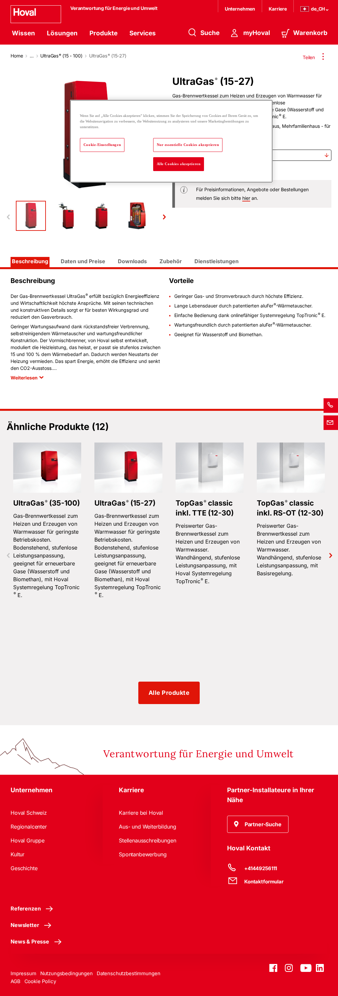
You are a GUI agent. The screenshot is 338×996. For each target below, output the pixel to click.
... (32, 55)
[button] (257, 824)
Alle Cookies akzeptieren (179, 164)
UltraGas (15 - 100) (61, 55)
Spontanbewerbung (142, 854)
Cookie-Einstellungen (102, 145)
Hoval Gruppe (28, 840)
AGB (15, 981)
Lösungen (62, 33)
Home (17, 55)
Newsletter (25, 925)
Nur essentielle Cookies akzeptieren (188, 145)
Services (142, 33)
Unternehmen (240, 9)
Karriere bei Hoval (141, 812)
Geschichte (24, 868)
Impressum (23, 973)
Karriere (278, 9)
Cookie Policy (40, 981)
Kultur (17, 854)
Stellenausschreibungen (147, 840)
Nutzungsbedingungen (66, 973)
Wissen (23, 33)
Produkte (103, 33)
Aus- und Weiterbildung (147, 826)
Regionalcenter (29, 826)
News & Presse (30, 941)
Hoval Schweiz (29, 812)
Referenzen (26, 908)
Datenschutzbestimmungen (128, 973)
